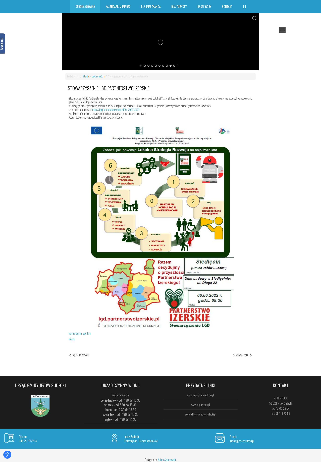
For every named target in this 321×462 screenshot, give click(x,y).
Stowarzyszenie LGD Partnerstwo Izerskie (108, 88)
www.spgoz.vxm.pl (200, 404)
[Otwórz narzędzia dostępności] (7, 455)
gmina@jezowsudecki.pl (242, 441)
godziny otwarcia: (120, 395)
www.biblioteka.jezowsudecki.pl (200, 414)
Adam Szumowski (167, 459)
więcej (72, 339)
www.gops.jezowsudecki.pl (200, 395)
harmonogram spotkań (80, 333)
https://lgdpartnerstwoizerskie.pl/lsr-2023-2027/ (116, 110)
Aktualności (97, 76)
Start (85, 76)
